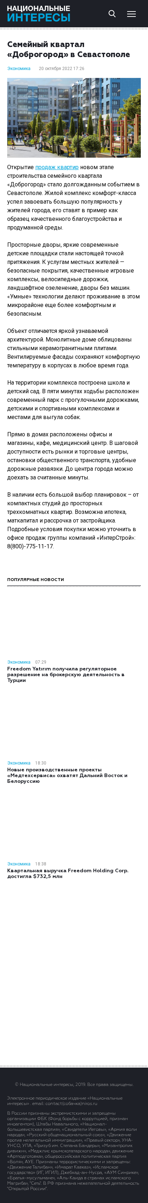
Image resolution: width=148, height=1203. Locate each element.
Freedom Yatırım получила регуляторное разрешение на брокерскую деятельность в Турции (66, 674)
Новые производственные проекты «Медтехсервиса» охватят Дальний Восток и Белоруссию (67, 775)
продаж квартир (57, 167)
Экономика (19, 68)
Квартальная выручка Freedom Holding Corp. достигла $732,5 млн (68, 873)
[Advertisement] (74, 972)
